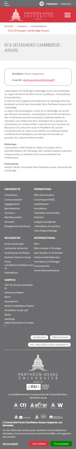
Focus (7, 261)
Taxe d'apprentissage (45, 230)
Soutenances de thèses (17, 252)
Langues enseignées (45, 221)
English (66, 4)
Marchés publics (13, 217)
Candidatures (41, 204)
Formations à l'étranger (47, 261)
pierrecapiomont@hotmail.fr (39, 80)
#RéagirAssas (60, 337)
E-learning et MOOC (44, 199)
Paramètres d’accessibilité (41, 3)
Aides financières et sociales (19, 324)
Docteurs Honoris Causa (17, 257)
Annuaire (9, 221)
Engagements (11, 204)
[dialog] (38, 434)
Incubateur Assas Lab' (16, 310)
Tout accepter (61, 443)
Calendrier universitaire (47, 212)
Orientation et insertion (47, 226)
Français (52, 4)
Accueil (8, 26)
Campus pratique (13, 292)
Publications (11, 272)
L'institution (11, 195)
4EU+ (36, 243)
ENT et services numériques (18, 286)
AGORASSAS (39, 337)
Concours (9, 212)
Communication (13, 199)
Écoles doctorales (14, 243)
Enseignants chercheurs (17, 226)
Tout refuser (39, 443)
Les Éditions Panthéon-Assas (18, 267)
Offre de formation (44, 195)
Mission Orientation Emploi (19, 305)
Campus (22, 26)
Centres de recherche (16, 248)
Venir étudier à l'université (48, 252)
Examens (39, 217)
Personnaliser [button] (10, 443)
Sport (7, 296)
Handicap (9, 319)
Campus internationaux (47, 257)
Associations (39, 26)
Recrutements (12, 208)
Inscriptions (40, 208)
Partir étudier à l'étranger (47, 248)
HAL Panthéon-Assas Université (49, 344)
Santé (7, 314)
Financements (41, 266)
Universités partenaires (46, 270)
